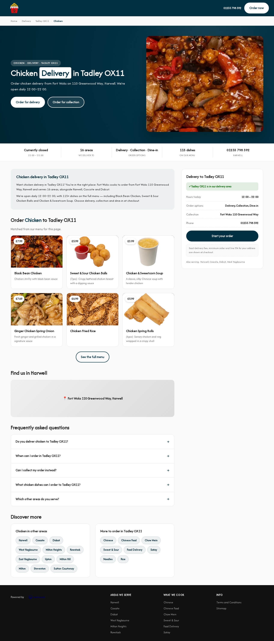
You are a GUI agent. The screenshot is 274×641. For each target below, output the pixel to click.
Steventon (40, 568)
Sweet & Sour (111, 550)
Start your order (222, 236)
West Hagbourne (28, 550)
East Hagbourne (28, 559)
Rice (123, 559)
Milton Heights (54, 550)
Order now (256, 8)
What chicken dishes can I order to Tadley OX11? (48, 485)
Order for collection (66, 102)
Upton (48, 559)
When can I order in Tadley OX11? (38, 456)
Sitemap (221, 608)
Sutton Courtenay (64, 568)
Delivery (26, 21)
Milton (22, 568)
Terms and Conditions (228, 602)
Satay (153, 550)
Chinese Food (129, 540)
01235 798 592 (232, 8)
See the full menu (92, 357)
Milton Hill (65, 559)
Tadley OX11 (42, 21)
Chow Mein (151, 540)
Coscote (40, 540)
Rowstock (75, 550)
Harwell (23, 540)
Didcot (56, 540)
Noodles (108, 559)
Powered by (17, 597)
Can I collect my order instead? (36, 470)
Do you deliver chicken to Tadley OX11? (42, 441)
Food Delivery (134, 550)
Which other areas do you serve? (37, 499)
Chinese (108, 540)
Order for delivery (28, 102)
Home (14, 21)
